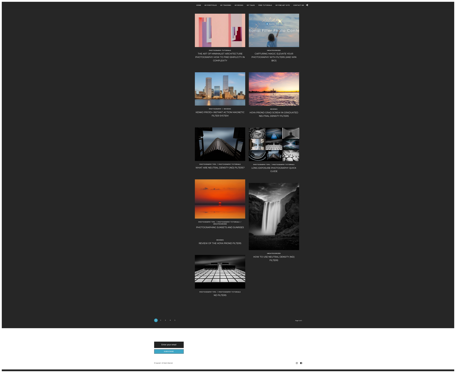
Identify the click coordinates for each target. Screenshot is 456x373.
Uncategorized (274, 50)
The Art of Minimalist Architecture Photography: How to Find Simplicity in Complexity (220, 57)
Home (198, 5)
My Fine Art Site (283, 5)
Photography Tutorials (220, 50)
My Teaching (225, 5)
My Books (239, 5)
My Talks (251, 5)
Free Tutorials (265, 5)
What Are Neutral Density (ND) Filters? (220, 167)
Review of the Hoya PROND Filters (220, 243)
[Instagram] (297, 363)
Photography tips (208, 164)
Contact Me (298, 5)
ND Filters (220, 295)
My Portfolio (211, 5)
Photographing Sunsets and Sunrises (220, 227)
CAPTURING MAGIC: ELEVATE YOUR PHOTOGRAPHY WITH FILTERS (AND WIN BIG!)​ (274, 57)
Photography (215, 109)
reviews (227, 109)
